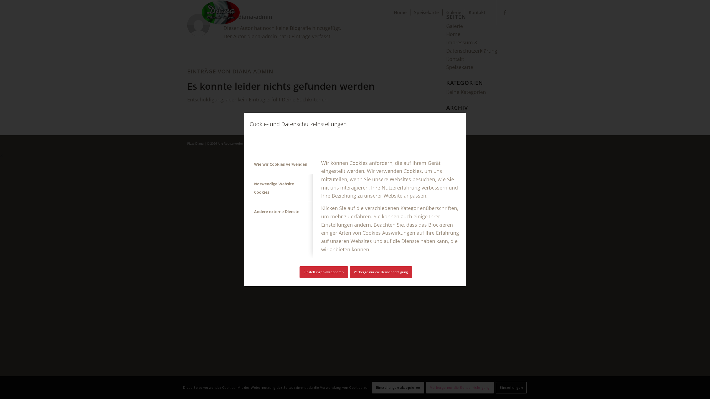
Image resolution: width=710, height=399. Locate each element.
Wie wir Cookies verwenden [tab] (280, 164)
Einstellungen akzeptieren (324, 272)
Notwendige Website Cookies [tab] (274, 188)
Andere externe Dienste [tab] (276, 211)
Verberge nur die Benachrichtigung (381, 272)
